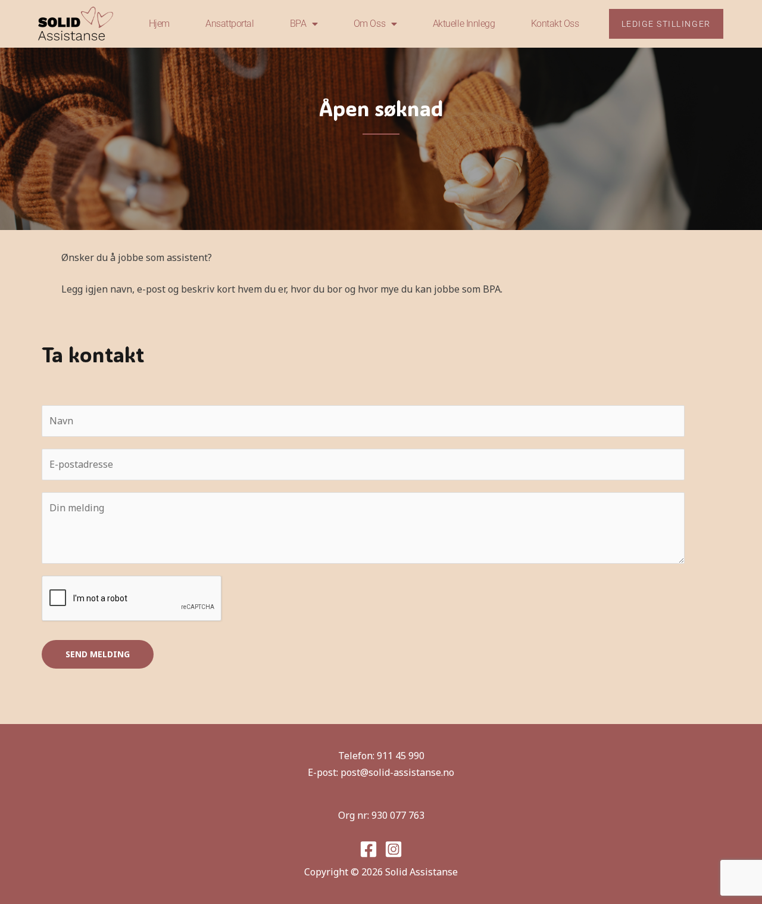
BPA (298, 23)
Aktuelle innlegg (464, 23)
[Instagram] (393, 849)
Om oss (369, 23)
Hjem (159, 23)
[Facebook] (368, 849)
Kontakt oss (555, 23)
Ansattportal (229, 23)
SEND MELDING (97, 654)
